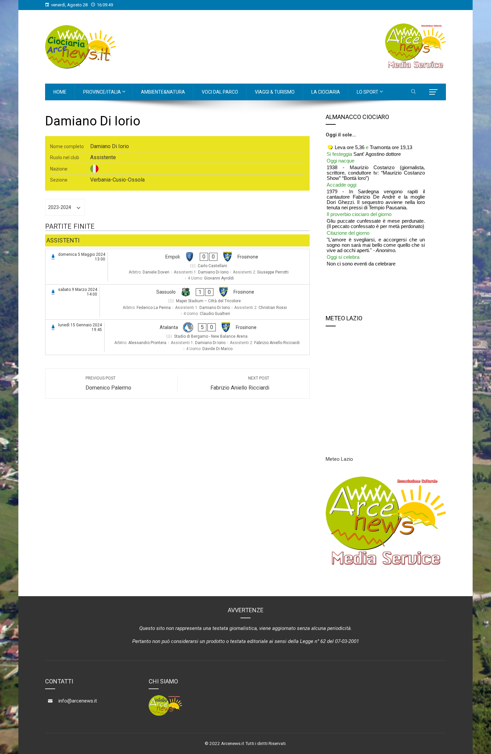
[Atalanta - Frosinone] (177, 337)
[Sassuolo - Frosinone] (177, 302)
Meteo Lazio (339, 459)
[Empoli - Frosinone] (177, 266)
